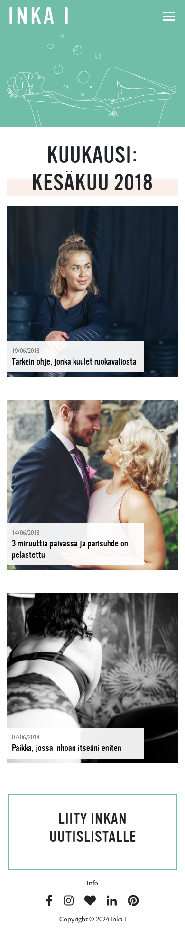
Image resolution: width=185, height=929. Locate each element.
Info (92, 883)
